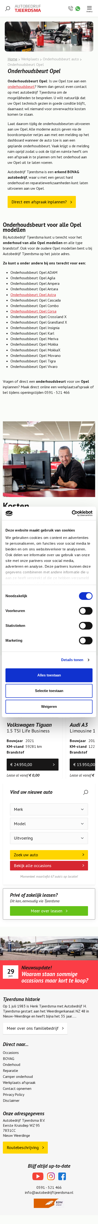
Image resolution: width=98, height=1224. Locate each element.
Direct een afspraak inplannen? (39, 202)
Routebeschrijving (23, 1147)
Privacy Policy (13, 1094)
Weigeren (49, 706)
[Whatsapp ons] (77, 8)
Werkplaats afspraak (19, 1082)
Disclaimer (11, 1100)
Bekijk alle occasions (32, 865)
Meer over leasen (47, 911)
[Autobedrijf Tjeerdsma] (28, 8)
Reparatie (10, 1070)
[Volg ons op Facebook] (62, 1176)
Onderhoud (11, 1064)
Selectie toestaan (49, 691)
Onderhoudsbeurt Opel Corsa (33, 311)
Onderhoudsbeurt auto (61, 59)
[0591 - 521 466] (71, 8)
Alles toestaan (49, 675)
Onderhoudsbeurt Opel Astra (33, 294)
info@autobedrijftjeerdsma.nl (49, 1192)
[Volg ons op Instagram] (51, 1176)
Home (12, 59)
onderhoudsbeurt (21, 86)
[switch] (86, 611)
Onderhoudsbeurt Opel (26, 64)
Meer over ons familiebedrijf (33, 1028)
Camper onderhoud (18, 1076)
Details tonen (72, 660)
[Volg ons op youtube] (38, 1176)
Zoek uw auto (26, 855)
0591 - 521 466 (49, 1187)
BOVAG (8, 1058)
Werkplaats (30, 59)
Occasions (11, 1052)
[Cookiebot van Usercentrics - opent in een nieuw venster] (72, 513)
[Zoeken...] (7, 8)
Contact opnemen (17, 1088)
